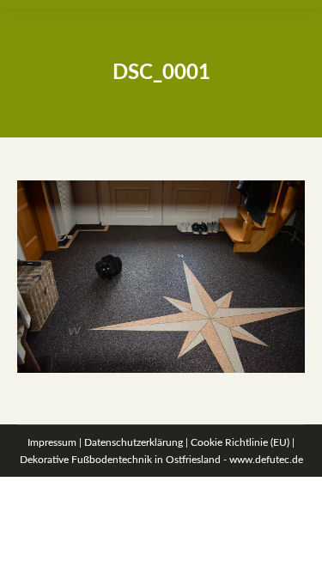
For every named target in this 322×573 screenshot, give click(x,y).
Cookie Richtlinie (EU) (240, 442)
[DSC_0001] (161, 276)
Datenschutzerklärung (133, 442)
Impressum (51, 442)
